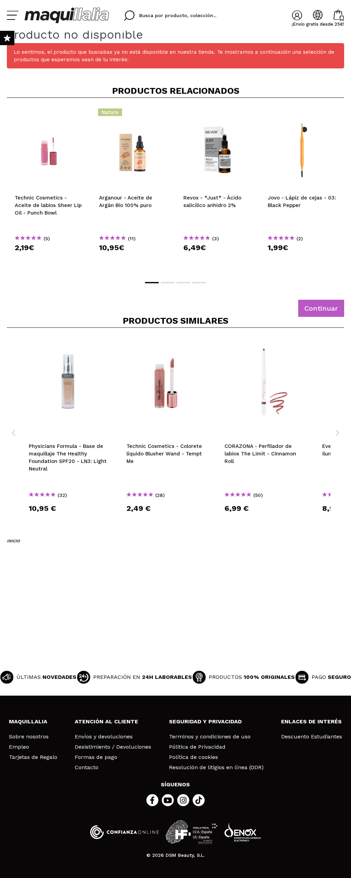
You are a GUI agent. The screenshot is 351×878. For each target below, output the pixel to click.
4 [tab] (199, 282)
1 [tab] (152, 282)
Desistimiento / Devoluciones (113, 747)
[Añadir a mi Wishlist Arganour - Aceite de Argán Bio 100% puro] (133, 114)
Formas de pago (96, 757)
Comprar (49, 259)
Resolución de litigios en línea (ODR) (216, 767)
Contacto (86, 767)
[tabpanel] (49, 188)
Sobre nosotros (29, 736)
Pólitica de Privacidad (197, 747)
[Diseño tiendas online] (243, 832)
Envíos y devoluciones (104, 736)
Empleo (19, 747)
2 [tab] (167, 282)
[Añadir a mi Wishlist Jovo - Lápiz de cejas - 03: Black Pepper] (302, 114)
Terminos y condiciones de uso (210, 736)
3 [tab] (183, 282)
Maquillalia (28, 721)
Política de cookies (193, 757)
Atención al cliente (106, 721)
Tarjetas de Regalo (33, 757)
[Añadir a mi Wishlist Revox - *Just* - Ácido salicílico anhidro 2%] (217, 114)
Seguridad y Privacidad (205, 721)
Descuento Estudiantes (311, 736)
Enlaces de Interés (311, 721)
